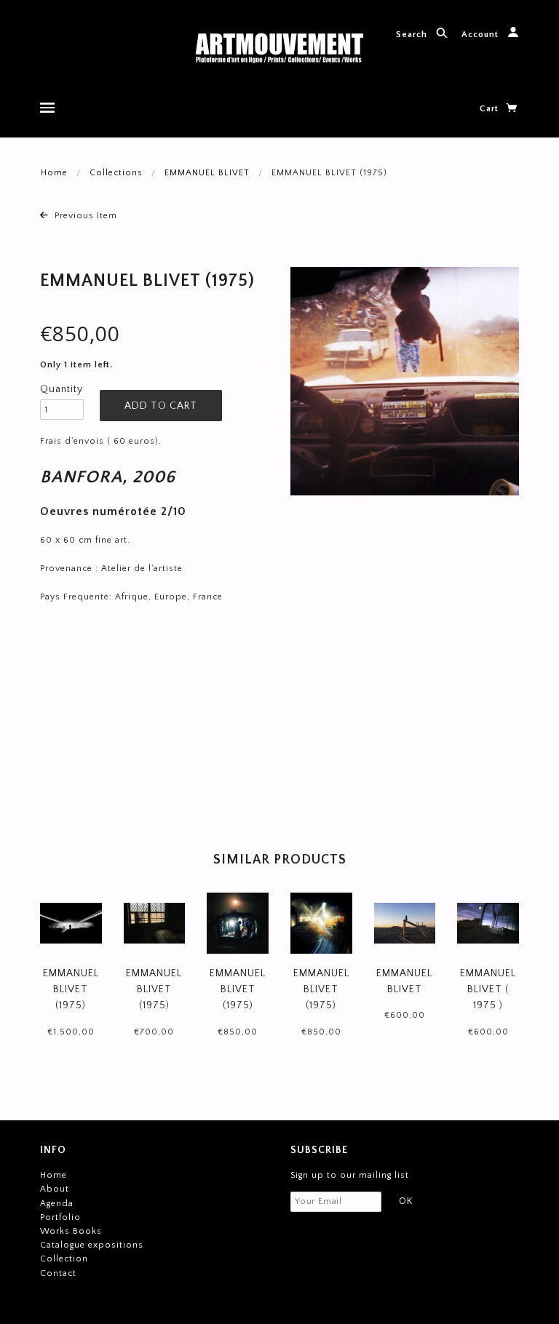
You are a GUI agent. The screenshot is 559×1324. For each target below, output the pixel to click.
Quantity (61, 389)
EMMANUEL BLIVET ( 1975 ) (488, 990)
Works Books (71, 1231)
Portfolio (60, 1217)
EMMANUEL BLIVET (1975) (71, 990)
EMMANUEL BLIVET (207, 173)
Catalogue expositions (91, 1245)
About (54, 1189)
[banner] (279, 49)
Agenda (57, 1203)
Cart (490, 108)
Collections (116, 173)
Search (413, 34)
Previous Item (84, 215)
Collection (64, 1259)
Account (481, 34)
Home (54, 173)
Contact (58, 1273)
